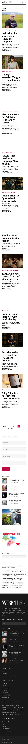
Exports (4, 686)
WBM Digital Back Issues (9, 712)
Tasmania (11, 71)
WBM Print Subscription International (13, 707)
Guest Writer (5, 171)
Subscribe (5, 469)
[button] (25, 2)
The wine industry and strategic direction (13, 567)
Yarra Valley (13, 30)
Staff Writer (4, 49)
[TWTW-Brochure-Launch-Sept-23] (11, 547)
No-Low (6, 232)
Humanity (4, 310)
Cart (3, 724)
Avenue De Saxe (5, 739)
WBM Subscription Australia (10, 705)
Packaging (5, 693)
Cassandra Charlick (7, 578)
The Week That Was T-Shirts (10, 714)
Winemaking (7, 30)
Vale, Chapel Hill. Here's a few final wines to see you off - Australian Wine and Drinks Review (13, 584)
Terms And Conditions (8, 731)
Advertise (4, 674)
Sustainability (6, 695)
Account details (6, 729)
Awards (3, 71)
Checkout (4, 726)
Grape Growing (6, 688)
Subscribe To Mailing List (9, 676)
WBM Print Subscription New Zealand (13, 710)
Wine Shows (12, 192)
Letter (3, 152)
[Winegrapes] (11, 526)
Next (12, 428)
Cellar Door (5, 683)
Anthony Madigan (6, 89)
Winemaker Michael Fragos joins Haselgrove (12, 587)
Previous (4, 426)
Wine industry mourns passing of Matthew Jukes (13, 571)
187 (8, 428)
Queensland (7, 192)
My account (5, 722)
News (3, 30)
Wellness (6, 349)
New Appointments (5, 111)
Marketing (7, 152)
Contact (4, 671)
